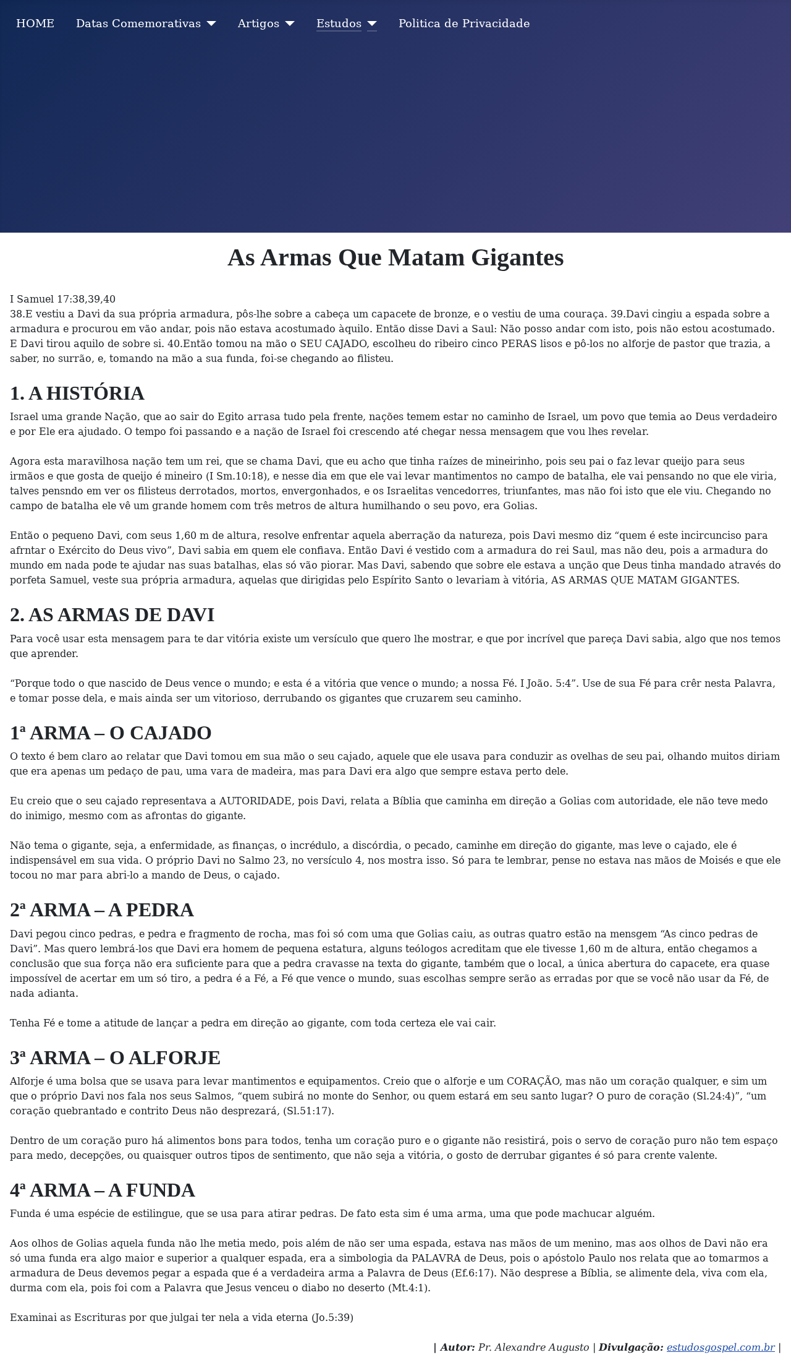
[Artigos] (287, 23)
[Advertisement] (395, 139)
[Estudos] (369, 23)
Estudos (339, 23)
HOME (35, 23)
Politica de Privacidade (464, 23)
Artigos (258, 23)
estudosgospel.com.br (721, 1347)
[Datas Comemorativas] (208, 23)
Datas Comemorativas (138, 23)
